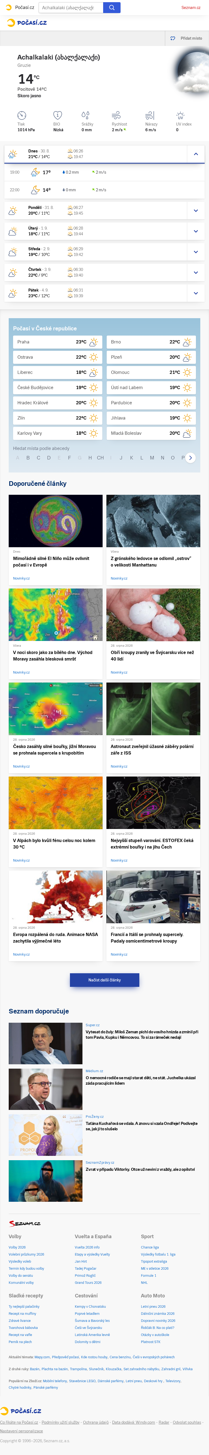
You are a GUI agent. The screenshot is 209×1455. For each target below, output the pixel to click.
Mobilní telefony (55, 1381)
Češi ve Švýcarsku (88, 1328)
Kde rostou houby (94, 1357)
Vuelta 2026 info (87, 1247)
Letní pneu (134, 1381)
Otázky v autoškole (155, 1335)
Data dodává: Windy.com (133, 1422)
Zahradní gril (170, 1369)
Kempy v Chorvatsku (90, 1307)
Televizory (172, 1381)
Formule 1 (148, 1276)
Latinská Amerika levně (92, 1335)
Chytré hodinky (20, 1388)
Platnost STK (151, 1342)
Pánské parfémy (45, 1388)
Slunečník (96, 1369)
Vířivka (188, 1369)
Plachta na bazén (55, 1369)
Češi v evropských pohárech (154, 1357)
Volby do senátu (21, 1276)
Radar (164, 1422)
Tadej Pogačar (85, 1269)
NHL (144, 1283)
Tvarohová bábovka (23, 1328)
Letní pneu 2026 (153, 1307)
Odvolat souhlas (187, 1422)
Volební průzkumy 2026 (26, 1254)
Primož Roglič (85, 1276)
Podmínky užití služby (60, 1422)
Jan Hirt (81, 1261)
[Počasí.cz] (27, 23)
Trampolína (78, 1369)
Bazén (34, 1369)
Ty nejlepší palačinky (24, 1307)
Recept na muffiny (22, 1314)
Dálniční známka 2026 (157, 1314)
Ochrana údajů (96, 1422)
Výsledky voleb (20, 1261)
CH (100, 458)
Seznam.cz (191, 7)
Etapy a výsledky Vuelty (92, 1254)
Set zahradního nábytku (141, 1369)
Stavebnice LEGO (82, 1381)
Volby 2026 (17, 1247)
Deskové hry (153, 1381)
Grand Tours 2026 (88, 1283)
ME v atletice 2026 (154, 1269)
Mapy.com (42, 1357)
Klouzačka (113, 1369)
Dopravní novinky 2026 (158, 1321)
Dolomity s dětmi (87, 1342)
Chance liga (150, 1247)
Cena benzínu (120, 1357)
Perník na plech (20, 1342)
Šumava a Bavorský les (92, 1321)
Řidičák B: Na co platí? (157, 1328)
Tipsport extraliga (154, 1261)
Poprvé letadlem (87, 1314)
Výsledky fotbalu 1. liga (158, 1254)
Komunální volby (21, 1283)
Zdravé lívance (20, 1321)
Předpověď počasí (65, 1357)
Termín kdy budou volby (26, 1269)
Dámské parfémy (111, 1381)
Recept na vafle (20, 1335)
